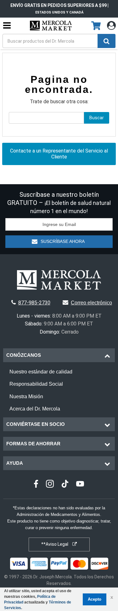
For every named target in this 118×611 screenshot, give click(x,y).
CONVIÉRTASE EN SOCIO (35, 424)
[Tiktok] (65, 485)
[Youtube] (80, 485)
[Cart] (96, 26)
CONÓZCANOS (23, 355)
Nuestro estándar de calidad (40, 371)
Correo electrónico (91, 302)
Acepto (94, 599)
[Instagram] (50, 485)
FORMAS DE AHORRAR (33, 443)
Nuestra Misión (26, 396)
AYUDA (14, 463)
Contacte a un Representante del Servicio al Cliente (59, 154)
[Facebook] (36, 485)
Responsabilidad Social (36, 384)
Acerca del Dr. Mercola (34, 408)
